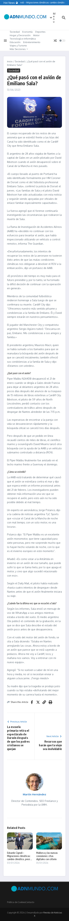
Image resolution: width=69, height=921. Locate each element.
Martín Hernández (34, 794)
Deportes (40, 31)
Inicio (10, 61)
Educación (15, 42)
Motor (36, 35)
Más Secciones (18, 49)
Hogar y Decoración (20, 35)
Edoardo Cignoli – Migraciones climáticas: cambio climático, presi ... (19, 856)
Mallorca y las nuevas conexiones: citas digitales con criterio (47, 856)
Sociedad (15, 31)
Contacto (29, 902)
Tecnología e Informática (23, 38)
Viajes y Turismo (18, 45)
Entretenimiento (31, 42)
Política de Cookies (16, 902)
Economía (27, 31)
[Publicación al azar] (55, 40)
